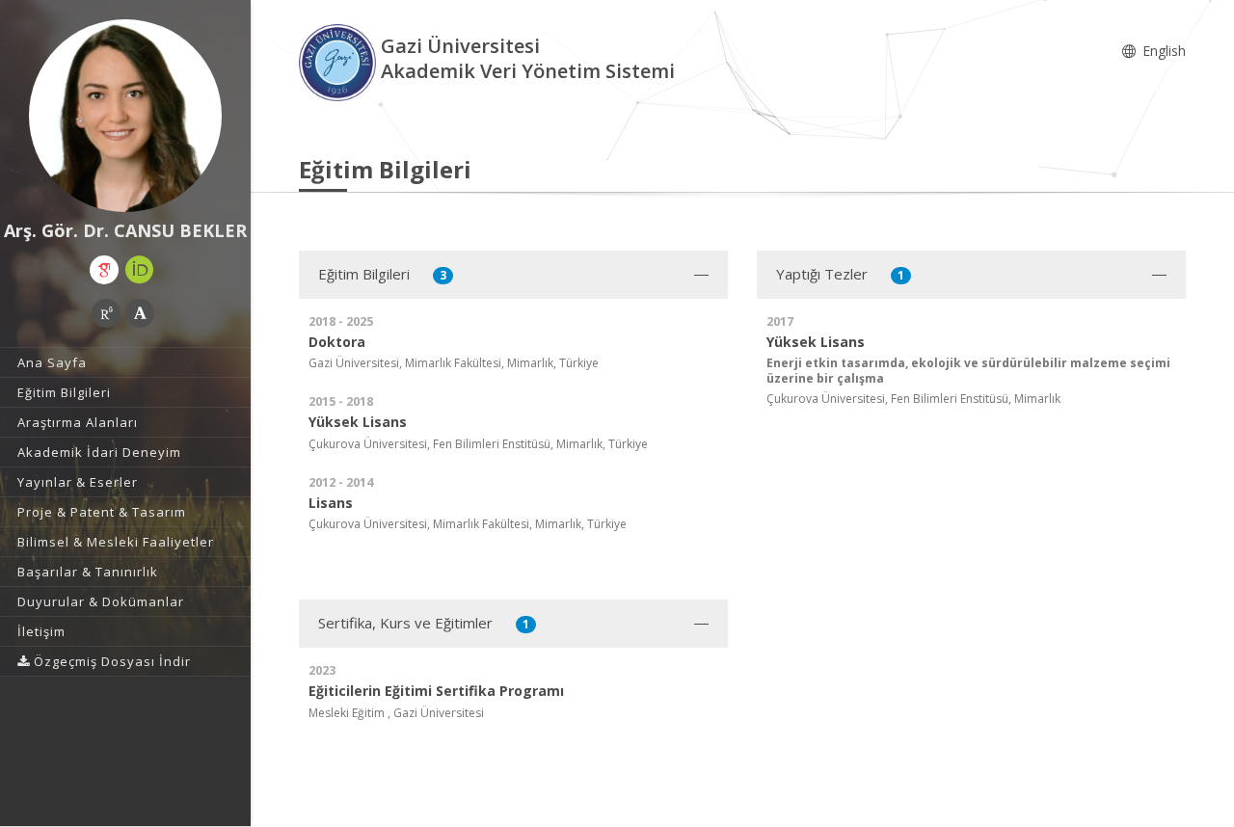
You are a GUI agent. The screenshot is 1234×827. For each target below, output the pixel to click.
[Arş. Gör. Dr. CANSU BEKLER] (125, 115)
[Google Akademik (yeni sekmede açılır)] (104, 269)
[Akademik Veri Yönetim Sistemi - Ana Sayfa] (340, 61)
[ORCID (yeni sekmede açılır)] (139, 269)
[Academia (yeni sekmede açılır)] (139, 313)
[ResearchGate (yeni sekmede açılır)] (106, 313)
